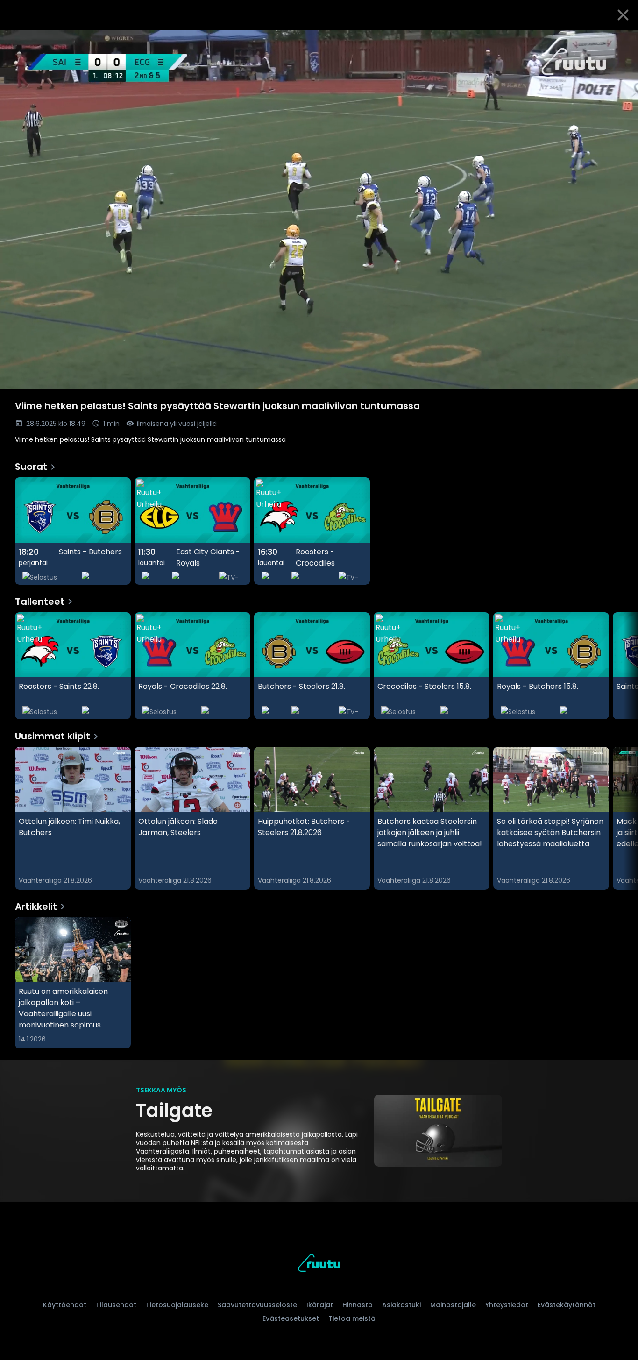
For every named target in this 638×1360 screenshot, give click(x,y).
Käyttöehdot (64, 1305)
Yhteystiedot (506, 1305)
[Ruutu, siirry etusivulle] (319, 1264)
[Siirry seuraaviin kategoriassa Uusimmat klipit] (623, 818)
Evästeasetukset (290, 1318)
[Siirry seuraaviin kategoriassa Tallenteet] (623, 666)
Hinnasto (357, 1305)
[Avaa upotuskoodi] (620, 41)
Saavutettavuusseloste (257, 1305)
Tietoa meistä (352, 1318)
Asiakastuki (401, 1305)
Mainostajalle (453, 1305)
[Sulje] (623, 15)
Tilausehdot (116, 1305)
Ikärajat (319, 1305)
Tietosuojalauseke (177, 1305)
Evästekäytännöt (566, 1305)
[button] (319, 209)
